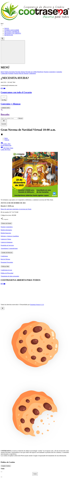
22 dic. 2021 (6, 144)
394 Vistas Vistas (7, 148)
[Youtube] (4, 88)
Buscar (20, 118)
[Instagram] (3, 88)
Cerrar (35, 474)
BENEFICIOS (8, 35)
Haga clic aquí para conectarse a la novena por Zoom (16, 209)
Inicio (6, 138)
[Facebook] (1, 88)
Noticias (6, 140)
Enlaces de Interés (6, 223)
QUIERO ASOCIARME (11, 30)
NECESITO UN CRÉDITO (12, 33)
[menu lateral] (13, 52)
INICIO (6, 28)
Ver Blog (4, 100)
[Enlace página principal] (35, 11)
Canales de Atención (6, 252)
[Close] (1, 471)
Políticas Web (5, 266)
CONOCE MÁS (5, 108)
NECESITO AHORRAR (11, 31)
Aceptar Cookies (5, 466)
